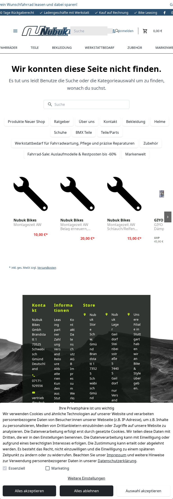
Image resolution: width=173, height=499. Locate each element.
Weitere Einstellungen (86, 478)
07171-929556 (37, 383)
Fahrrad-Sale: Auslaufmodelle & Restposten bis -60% (71, 154)
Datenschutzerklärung (117, 460)
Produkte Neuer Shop (26, 121)
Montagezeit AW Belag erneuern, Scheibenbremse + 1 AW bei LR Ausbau (76, 227)
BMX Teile (84, 132)
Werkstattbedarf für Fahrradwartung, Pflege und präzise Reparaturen (74, 143)
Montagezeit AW (27, 225)
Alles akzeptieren (29, 490)
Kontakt (110, 121)
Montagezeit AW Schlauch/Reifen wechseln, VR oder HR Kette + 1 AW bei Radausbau (123, 227)
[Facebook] (165, 12)
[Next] (167, 217)
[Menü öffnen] (15, 30)
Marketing (60, 468)
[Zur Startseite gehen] (51, 31)
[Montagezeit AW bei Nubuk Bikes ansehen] (31, 194)
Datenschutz (72, 344)
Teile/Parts (110, 132)
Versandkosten (46, 268)
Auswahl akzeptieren (143, 490)
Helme (159, 121)
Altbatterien (57, 374)
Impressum (116, 454)
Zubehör (150, 143)
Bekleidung (135, 121)
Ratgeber (62, 121)
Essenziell (17, 468)
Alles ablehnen (86, 490)
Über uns (87, 121)
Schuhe (60, 132)
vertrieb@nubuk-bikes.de (39, 403)
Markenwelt (135, 154)
